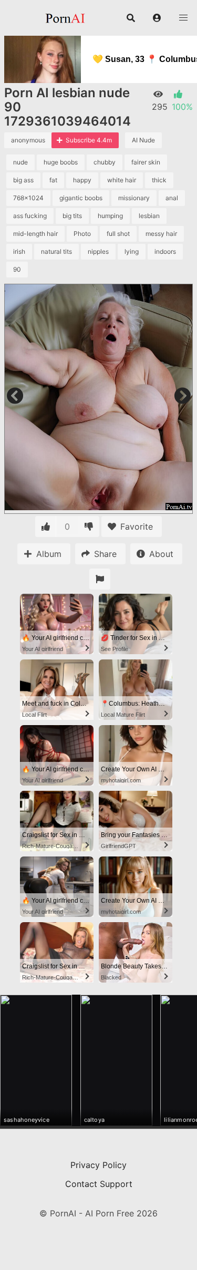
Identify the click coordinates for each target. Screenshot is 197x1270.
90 (17, 269)
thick (159, 180)
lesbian (149, 216)
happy (82, 180)
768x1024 (28, 198)
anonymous (28, 140)
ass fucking (30, 216)
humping (110, 216)
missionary (134, 198)
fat (53, 180)
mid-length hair (35, 234)
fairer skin (145, 162)
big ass (23, 180)
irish (19, 251)
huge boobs (61, 162)
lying (132, 251)
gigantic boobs (80, 198)
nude (20, 162)
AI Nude (143, 140)
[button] (157, 18)
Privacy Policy (98, 1165)
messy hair (161, 234)
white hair (121, 180)
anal (171, 198)
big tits (72, 216)
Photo (82, 234)
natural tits (56, 251)
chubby (105, 162)
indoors (165, 251)
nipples (98, 251)
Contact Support (98, 1184)
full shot (118, 234)
